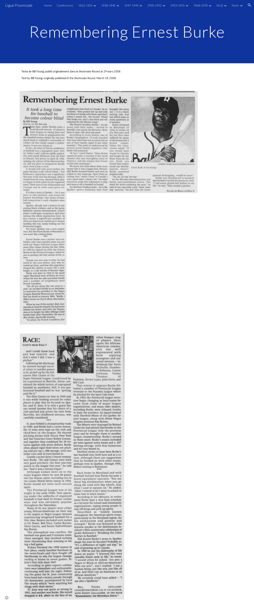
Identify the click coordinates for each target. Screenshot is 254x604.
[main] (127, 31)
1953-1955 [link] (177, 5)
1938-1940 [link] (108, 5)
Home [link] (48, 5)
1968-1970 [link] (200, 5)
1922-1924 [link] (85, 5)
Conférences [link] (65, 5)
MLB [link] (219, 5)
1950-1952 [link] (154, 5)
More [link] (235, 5)
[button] (249, 5)
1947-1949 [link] (131, 5)
